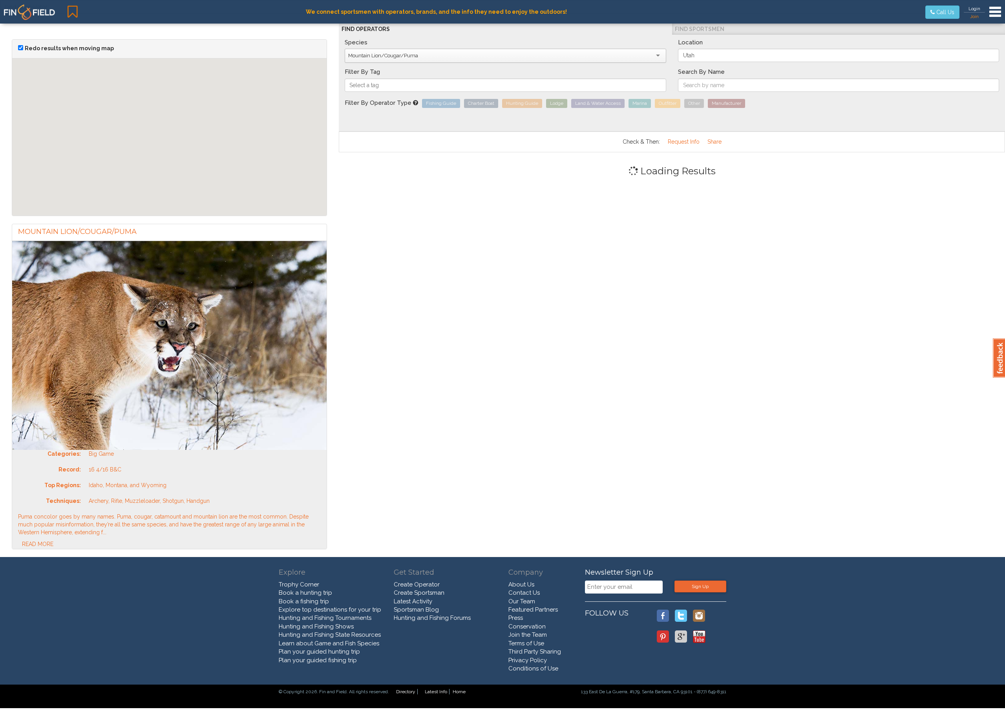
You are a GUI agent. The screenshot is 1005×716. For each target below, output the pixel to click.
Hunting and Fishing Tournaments (325, 617)
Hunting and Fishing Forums (432, 617)
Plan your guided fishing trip (318, 660)
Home (459, 691)
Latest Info (436, 691)
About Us (521, 584)
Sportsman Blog (416, 609)
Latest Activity (413, 601)
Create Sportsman (419, 592)
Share (714, 142)
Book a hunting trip (305, 592)
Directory (405, 691)
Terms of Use (526, 643)
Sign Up (700, 586)
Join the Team (527, 634)
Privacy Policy (527, 660)
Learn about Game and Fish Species (329, 643)
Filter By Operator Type (379, 102)
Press (515, 617)
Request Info (684, 142)
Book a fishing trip (304, 601)
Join (974, 16)
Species (356, 42)
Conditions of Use (533, 668)
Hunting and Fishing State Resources (330, 634)
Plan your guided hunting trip (319, 651)
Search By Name (701, 71)
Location (690, 42)
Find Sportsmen (699, 29)
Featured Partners (533, 609)
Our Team (521, 601)
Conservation (527, 626)
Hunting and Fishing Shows (316, 626)
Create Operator (417, 584)
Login (974, 8)
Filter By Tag (362, 71)
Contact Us (524, 592)
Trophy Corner (299, 584)
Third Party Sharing (534, 651)
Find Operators (366, 29)
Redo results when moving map (69, 48)
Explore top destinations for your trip (330, 609)
